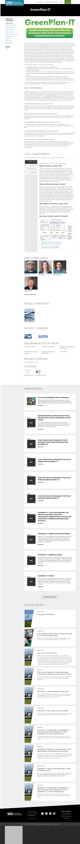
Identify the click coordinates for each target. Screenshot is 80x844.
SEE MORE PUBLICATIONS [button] (49, 597)
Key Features (10, 23)
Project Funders (10, 32)
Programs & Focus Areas (12, 34)
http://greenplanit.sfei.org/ (31, 362)
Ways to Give (66, 818)
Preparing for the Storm (45, 614)
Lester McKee (28, 291)
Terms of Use (56, 824)
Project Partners (10, 29)
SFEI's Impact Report (66, 816)
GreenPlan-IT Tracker (46, 576)
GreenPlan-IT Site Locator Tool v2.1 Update (52, 711)
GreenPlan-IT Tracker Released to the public (53, 691)
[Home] (14, 2)
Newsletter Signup (66, 813)
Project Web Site (10, 36)
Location (8, 38)
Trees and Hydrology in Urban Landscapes (53, 397)
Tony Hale (27, 274)
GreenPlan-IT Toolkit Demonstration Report (54, 534)
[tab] (31, 162)
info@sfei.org (31, 815)
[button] (13, 23)
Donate (68, 2)
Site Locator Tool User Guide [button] (49, 247)
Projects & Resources (51, 2)
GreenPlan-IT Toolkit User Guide (50, 555)
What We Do (39, 2)
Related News (9, 43)
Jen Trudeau (42, 274)
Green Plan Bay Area (68, 50)
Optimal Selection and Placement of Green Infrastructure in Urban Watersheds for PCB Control (54, 418)
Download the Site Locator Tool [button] (51, 243)
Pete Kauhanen (57, 274)
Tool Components (11, 25)
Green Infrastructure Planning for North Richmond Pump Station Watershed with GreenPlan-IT (53, 442)
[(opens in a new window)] (29, 315)
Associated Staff (10, 27)
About (61, 2)
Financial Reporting (41, 824)
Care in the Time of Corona (47, 653)
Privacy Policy (49, 824)
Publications (9, 40)
